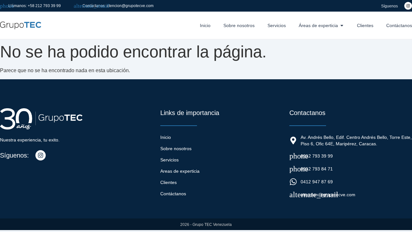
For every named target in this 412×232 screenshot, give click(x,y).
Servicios (169, 159)
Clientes (168, 182)
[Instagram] (408, 6)
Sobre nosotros (176, 148)
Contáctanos (173, 193)
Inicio (165, 137)
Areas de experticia (180, 171)
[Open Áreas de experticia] (342, 25)
